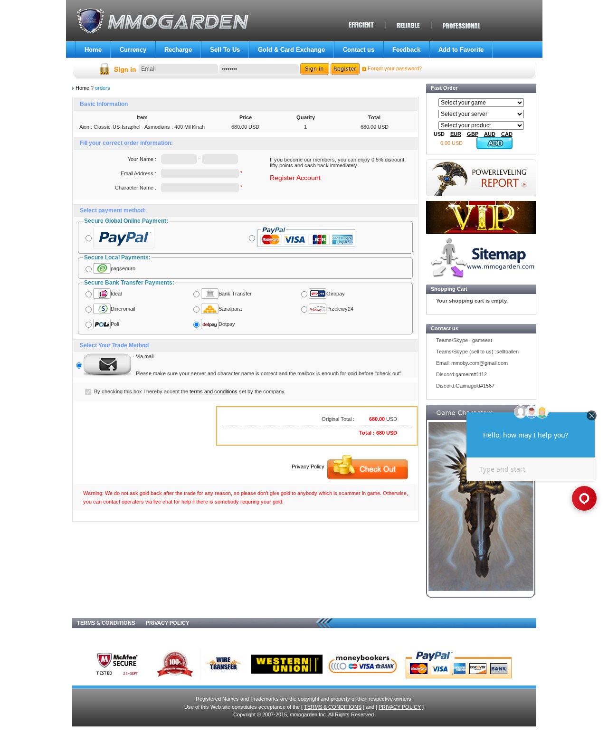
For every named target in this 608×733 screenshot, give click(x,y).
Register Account (295, 177)
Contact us (358, 49)
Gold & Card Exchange (291, 49)
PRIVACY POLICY (167, 623)
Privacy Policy (308, 466)
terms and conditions (214, 391)
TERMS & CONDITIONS (106, 623)
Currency (133, 49)
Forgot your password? (395, 68)
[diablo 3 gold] (480, 511)
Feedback (406, 49)
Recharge (178, 49)
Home (93, 49)
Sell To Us (225, 49)
